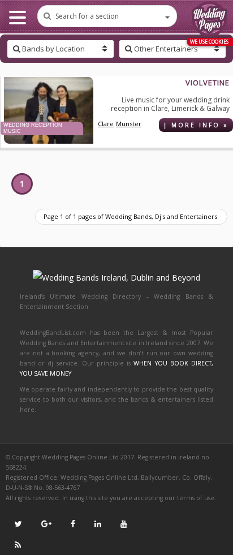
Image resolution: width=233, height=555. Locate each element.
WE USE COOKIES (209, 41)
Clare (106, 123)
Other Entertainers (165, 49)
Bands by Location (52, 49)
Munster (128, 123)
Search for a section (87, 16)
